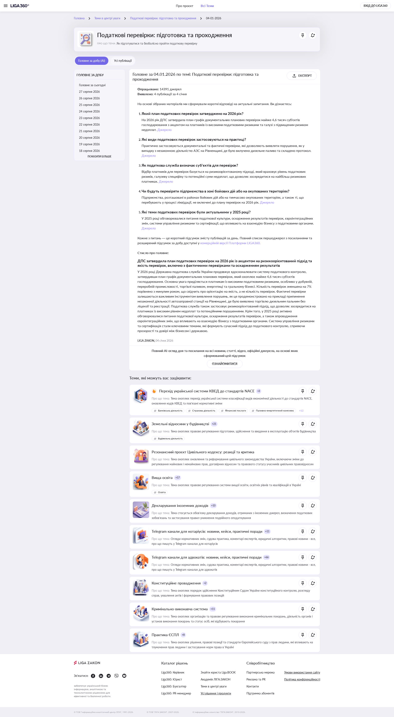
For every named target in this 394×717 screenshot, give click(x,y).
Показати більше (99, 156)
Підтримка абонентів (260, 693)
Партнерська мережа (260, 672)
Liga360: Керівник (172, 672)
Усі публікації (123, 60)
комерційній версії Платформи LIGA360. (230, 243)
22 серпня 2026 (89, 124)
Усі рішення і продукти (216, 693)
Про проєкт (184, 6)
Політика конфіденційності (302, 679)
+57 (177, 477)
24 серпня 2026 (89, 111)
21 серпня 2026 (89, 131)
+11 (267, 531)
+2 (205, 583)
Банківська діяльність (170, 410)
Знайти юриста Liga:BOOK (218, 672)
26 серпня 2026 (89, 98)
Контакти (252, 686)
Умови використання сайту (302, 672)
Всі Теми (207, 6)
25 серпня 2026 (89, 105)
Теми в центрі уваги (214, 686)
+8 (183, 634)
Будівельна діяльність (170, 438)
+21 (214, 423)
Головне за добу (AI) (91, 60)
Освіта (162, 492)
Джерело (164, 130)
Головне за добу (90, 75)
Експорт (305, 75)
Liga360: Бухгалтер (173, 686)
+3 (258, 391)
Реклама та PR (256, 679)
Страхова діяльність (203, 410)
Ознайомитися (224, 363)
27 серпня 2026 (89, 91)
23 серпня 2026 (89, 118)
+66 (266, 557)
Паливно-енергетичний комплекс (275, 410)
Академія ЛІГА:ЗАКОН (215, 679)
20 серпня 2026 (89, 137)
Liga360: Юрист (171, 679)
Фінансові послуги (235, 410)
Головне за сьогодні (92, 85)
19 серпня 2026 (89, 144)
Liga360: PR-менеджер (176, 693)
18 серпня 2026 (89, 150)
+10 (213, 505)
